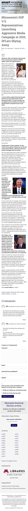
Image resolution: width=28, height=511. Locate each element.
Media (8, 292)
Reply (24, 319)
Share (3, 56)
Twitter (16, 287)
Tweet (3, 54)
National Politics (6, 294)
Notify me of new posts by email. (12, 393)
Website (4, 377)
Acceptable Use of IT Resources (16, 508)
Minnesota (13, 292)
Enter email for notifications (14, 419)
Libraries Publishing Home (7, 495)
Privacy (6, 508)
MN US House (20, 292)
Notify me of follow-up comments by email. (14, 390)
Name (3, 365)
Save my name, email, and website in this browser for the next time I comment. (13, 386)
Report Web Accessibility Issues (14, 496)
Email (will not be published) (10, 371)
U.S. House (13, 294)
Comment (5, 348)
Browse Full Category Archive (9, 461)
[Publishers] (14, 472)
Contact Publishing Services (20, 495)
